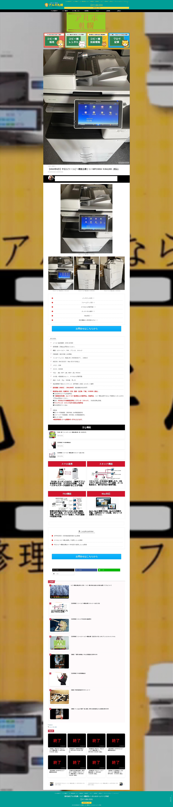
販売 (56, 726)
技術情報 (97, 1)
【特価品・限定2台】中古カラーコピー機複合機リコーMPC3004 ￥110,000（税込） (57, 750)
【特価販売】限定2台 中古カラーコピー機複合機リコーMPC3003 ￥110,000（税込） (96, 750)
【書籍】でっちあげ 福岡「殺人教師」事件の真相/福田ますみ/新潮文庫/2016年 (90, 708)
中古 (53, 726)
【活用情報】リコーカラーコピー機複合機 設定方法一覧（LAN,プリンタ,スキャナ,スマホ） (93, 636)
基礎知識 (92, 1)
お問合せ (111, 1)
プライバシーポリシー (118, 1)
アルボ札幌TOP (68, 1)
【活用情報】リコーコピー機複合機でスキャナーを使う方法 (85, 603)
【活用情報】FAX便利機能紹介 (78, 673)
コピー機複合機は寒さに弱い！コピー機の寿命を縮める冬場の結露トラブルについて (91, 585)
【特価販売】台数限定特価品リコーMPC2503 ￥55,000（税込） (76, 750)
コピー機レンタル (75, 10)
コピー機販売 (75, 1)
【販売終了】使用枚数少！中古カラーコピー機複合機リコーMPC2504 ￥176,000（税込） (115, 772)
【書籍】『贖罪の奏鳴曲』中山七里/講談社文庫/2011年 (84, 654)
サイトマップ (116, 793)
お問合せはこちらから (87, 328)
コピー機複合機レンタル (84, 1)
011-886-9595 (97, 5)
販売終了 (51, 724)
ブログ (101, 1)
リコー (50, 726)
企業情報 (106, 1)
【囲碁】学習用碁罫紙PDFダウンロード (80, 690)
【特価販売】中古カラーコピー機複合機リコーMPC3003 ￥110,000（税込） (96, 772)
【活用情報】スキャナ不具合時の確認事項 (81, 619)
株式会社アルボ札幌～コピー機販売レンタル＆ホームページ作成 (87, 796)
